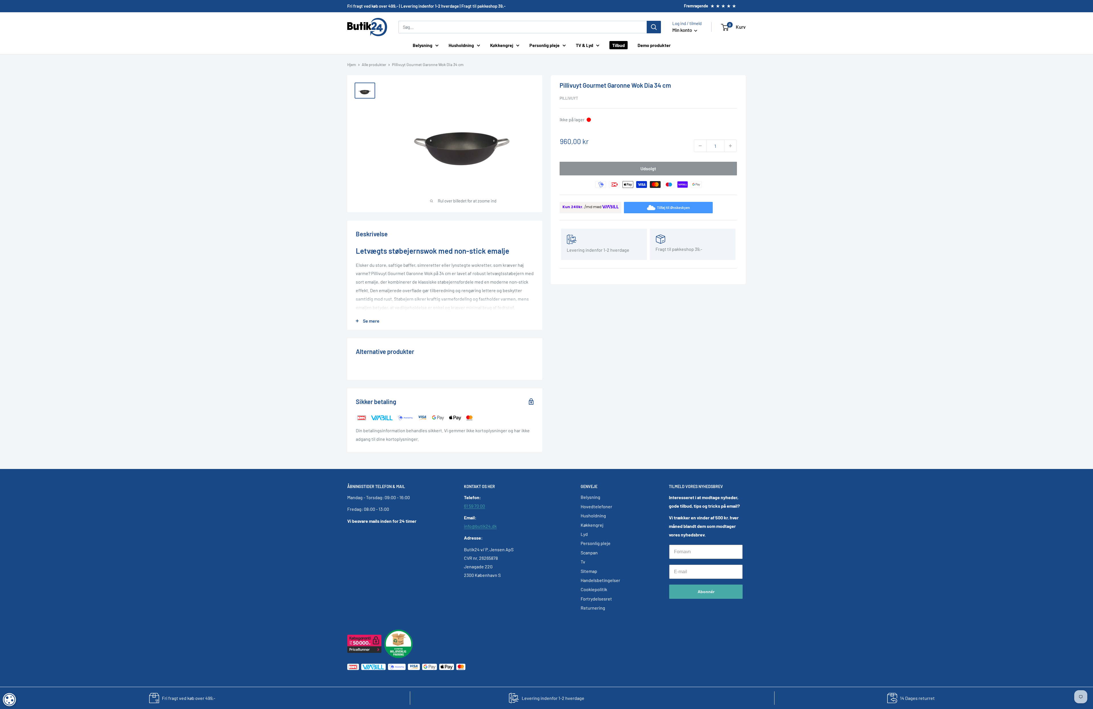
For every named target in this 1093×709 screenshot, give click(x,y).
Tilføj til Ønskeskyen (673, 207)
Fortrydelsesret (596, 598)
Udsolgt (648, 168)
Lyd (584, 534)
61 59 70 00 (474, 506)
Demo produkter (654, 45)
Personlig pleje (544, 45)
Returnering (593, 607)
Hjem (351, 64)
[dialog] (9, 699)
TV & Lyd (584, 45)
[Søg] (654, 27)
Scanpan (589, 552)
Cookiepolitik (594, 589)
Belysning (422, 45)
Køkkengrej (501, 45)
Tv (583, 561)
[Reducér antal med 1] (700, 146)
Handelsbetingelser (600, 580)
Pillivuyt (569, 98)
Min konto (682, 30)
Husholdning (461, 45)
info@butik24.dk (480, 526)
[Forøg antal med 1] (730, 146)
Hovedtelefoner (596, 506)
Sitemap (589, 571)
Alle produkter (374, 64)
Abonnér (706, 591)
